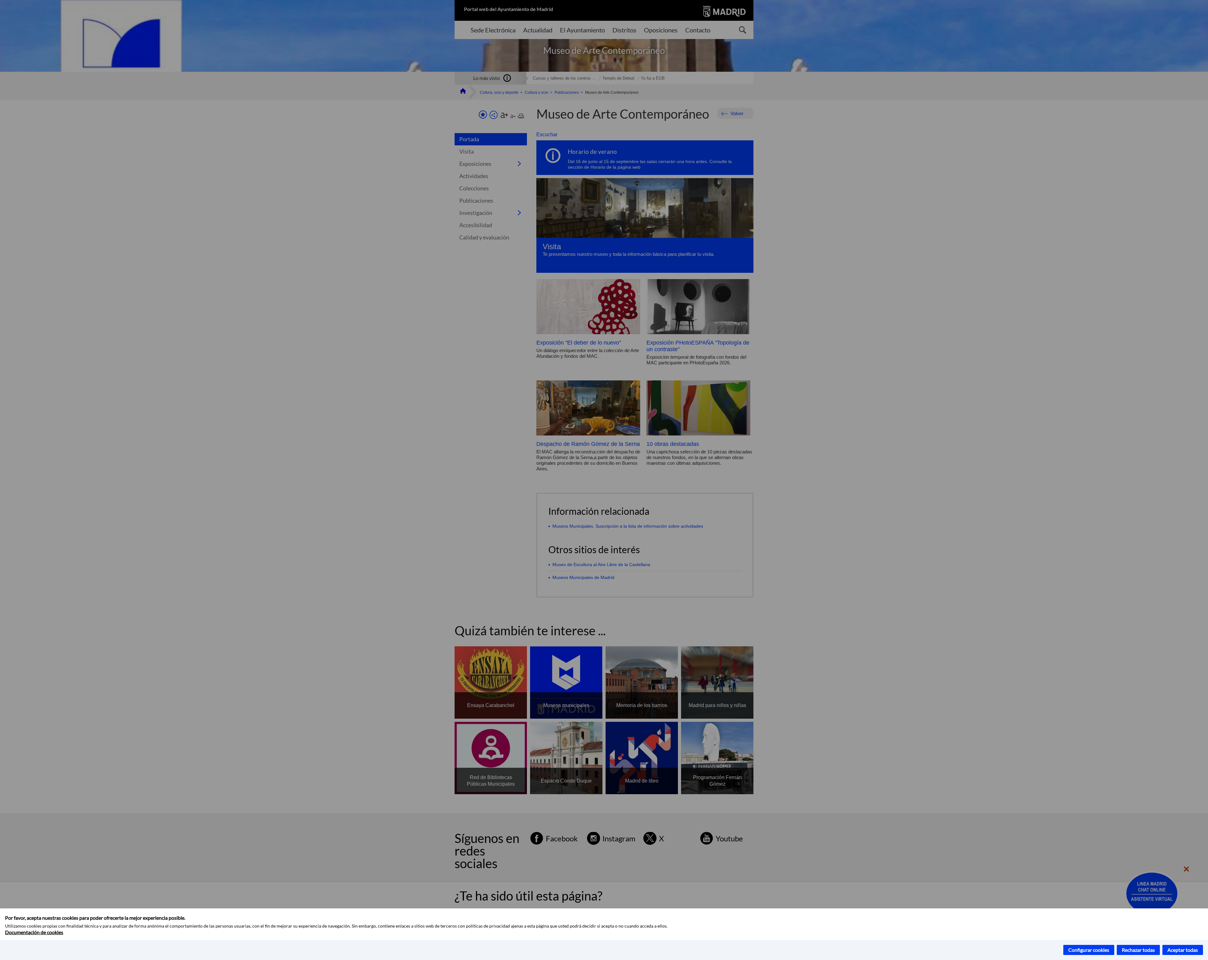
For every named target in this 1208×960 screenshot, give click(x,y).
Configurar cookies (1088, 950)
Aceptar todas (1182, 950)
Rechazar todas (1138, 950)
